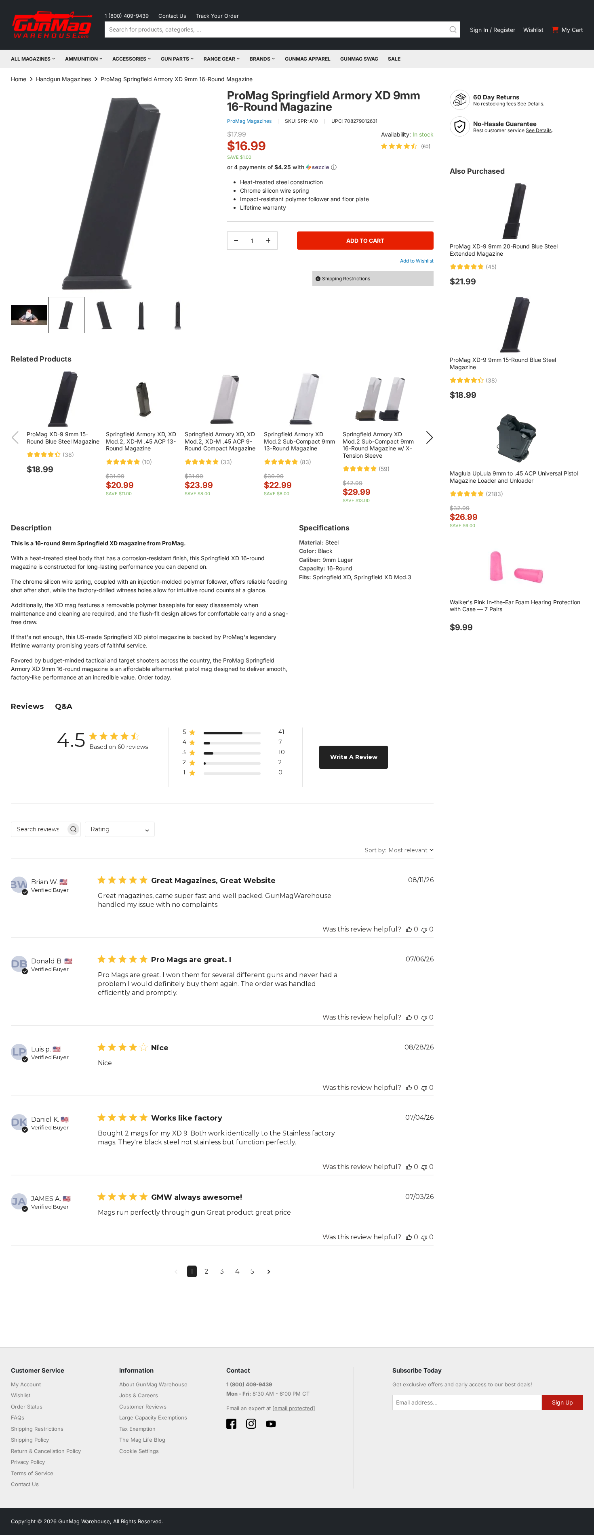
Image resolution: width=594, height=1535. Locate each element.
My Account (26, 1384)
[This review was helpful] (409, 929)
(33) (226, 462)
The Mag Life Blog (142, 1439)
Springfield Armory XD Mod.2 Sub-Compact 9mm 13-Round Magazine (299, 441)
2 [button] (206, 1271)
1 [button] (192, 1271)
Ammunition (81, 59)
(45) (491, 267)
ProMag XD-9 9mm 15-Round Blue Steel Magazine (63, 438)
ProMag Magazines (249, 121)
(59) (384, 469)
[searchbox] (38, 829)
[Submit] (453, 29)
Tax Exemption (137, 1429)
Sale (394, 59)
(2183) (494, 494)
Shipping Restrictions (37, 1429)
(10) (147, 462)
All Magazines (31, 59)
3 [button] (222, 1271)
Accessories (129, 59)
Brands (260, 59)
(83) (305, 462)
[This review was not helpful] (424, 929)
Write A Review (353, 757)
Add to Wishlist (417, 261)
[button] (29, 315)
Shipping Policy (30, 1439)
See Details (530, 104)
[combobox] (282, 29)
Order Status (26, 1406)
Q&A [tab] (63, 706)
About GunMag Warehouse (153, 1384)
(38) (68, 455)
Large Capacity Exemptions (153, 1417)
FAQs (17, 1417)
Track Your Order (217, 16)
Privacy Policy (28, 1462)
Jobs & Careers (138, 1395)
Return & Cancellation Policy (46, 1451)
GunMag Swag (359, 59)
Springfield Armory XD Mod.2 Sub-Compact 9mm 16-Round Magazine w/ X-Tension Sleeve (378, 445)
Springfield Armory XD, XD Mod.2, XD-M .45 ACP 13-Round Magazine (141, 441)
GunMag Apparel (308, 59)
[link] (405, 146)
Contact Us (172, 16)
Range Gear (219, 59)
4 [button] (237, 1271)
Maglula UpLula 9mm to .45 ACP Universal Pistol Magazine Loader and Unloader (514, 477)
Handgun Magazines (63, 79)
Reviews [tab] (27, 706)
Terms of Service (32, 1473)
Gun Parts (175, 59)
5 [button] (252, 1271)
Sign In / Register (492, 29)
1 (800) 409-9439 (127, 16)
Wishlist (533, 29)
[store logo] (53, 25)
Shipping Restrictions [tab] (346, 278)
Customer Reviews (142, 1406)
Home (18, 79)
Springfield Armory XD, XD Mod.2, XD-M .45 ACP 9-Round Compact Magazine (220, 441)
